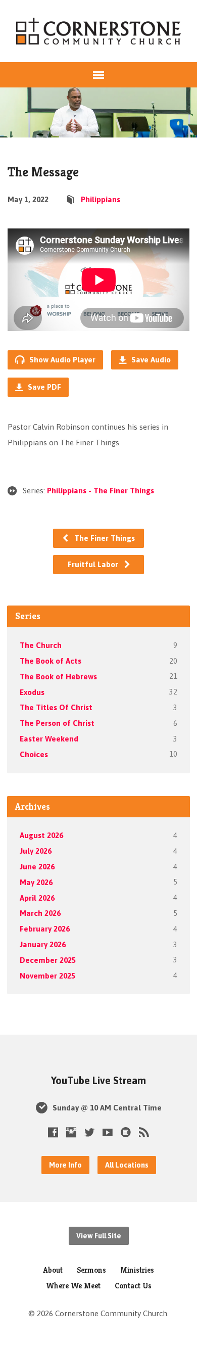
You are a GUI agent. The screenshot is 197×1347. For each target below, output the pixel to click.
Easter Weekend (49, 738)
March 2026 (40, 913)
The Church (41, 645)
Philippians (100, 199)
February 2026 (45, 928)
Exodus (32, 692)
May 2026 (36, 882)
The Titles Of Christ (56, 707)
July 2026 (36, 851)
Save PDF (43, 387)
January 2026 (43, 944)
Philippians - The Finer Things (100, 490)
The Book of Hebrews (58, 676)
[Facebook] (53, 1132)
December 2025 (48, 960)
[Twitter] (89, 1132)
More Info (65, 1165)
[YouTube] (108, 1132)
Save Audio (150, 359)
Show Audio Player (61, 359)
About (53, 1270)
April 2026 (37, 898)
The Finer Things (103, 538)
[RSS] (144, 1132)
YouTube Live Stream (98, 1080)
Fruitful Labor (94, 564)
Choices (34, 754)
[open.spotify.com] (126, 1132)
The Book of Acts (50, 661)
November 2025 (47, 975)
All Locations (127, 1165)
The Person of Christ (57, 723)
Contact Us (133, 1285)
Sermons (91, 1270)
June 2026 (37, 866)
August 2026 (41, 835)
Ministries (137, 1270)
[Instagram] (71, 1132)
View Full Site (98, 1236)
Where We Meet (73, 1285)
